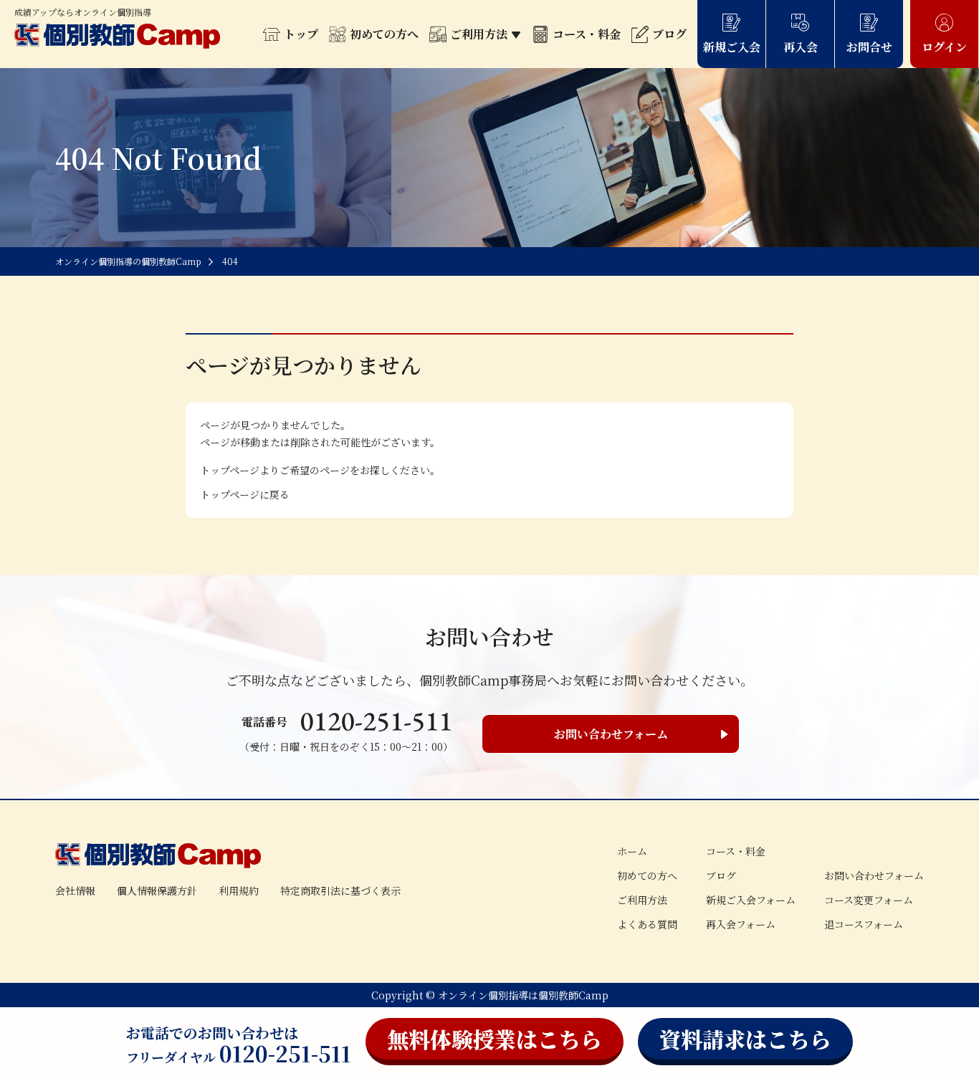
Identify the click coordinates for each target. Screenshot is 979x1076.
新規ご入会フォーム (751, 900)
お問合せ (869, 47)
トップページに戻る (245, 494)
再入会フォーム (740, 924)
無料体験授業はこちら (494, 1039)
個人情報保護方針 (157, 890)
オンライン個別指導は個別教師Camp (523, 995)
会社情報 (75, 890)
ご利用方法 (478, 34)
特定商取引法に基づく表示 (340, 890)
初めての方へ (384, 34)
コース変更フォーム (868, 900)
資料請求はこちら (745, 1039)
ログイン (944, 47)
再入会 (800, 47)
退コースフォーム (863, 924)
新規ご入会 (731, 47)
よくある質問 (647, 924)
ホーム (632, 851)
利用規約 (239, 890)
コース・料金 (587, 34)
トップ (301, 34)
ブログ (669, 34)
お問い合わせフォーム (611, 734)
